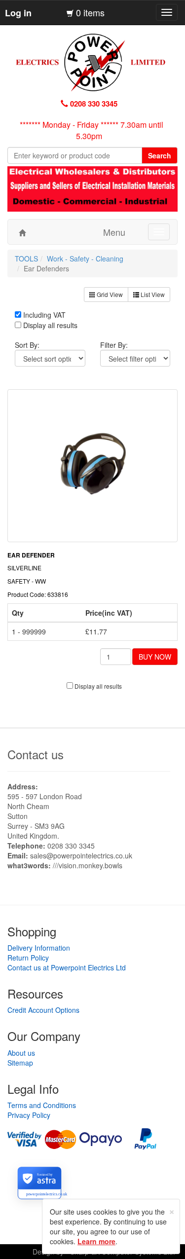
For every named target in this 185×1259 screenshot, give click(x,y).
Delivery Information (38, 948)
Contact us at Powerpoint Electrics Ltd (66, 967)
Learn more (96, 1241)
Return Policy (28, 958)
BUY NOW (155, 657)
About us (21, 1053)
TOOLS (26, 258)
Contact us (35, 754)
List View (152, 294)
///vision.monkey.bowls (87, 865)
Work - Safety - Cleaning (85, 258)
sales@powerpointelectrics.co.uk (81, 855)
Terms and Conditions (41, 1105)
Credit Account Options (43, 1010)
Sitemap (20, 1063)
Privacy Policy (28, 1115)
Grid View (109, 294)
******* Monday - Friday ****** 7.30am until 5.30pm (91, 130)
